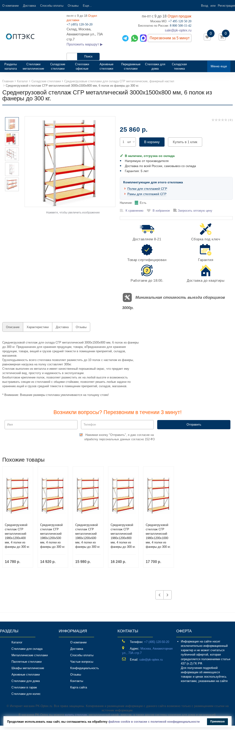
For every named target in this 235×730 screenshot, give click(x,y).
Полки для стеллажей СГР (147, 188)
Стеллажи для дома (155, 66)
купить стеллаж (76, 714)
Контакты (76, 681)
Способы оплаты (51, 5)
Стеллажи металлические (33, 66)
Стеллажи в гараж (24, 687)
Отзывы (73, 5)
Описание (13, 327)
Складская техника (179, 66)
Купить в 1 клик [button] (185, 142)
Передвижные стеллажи (130, 66)
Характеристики (38, 327)
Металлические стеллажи (29, 655)
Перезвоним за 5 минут (170, 38)
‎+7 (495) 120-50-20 (156, 642)
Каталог (16, 642)
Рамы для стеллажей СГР (146, 194)
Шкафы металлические (27, 668)
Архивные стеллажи (106, 66)
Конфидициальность (84, 668)
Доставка (29, 5)
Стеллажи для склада (26, 648)
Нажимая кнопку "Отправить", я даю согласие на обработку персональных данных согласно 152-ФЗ (119, 437)
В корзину (152, 142)
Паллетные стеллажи (26, 661)
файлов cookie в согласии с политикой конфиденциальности (154, 721)
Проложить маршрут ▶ (85, 44)
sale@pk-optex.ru (178, 30)
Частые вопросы (81, 661)
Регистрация (226, 5)
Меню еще (219, 66)
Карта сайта (78, 687)
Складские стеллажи (57, 66)
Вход (204, 5)
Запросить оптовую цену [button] (194, 210)
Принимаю (217, 721)
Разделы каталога (12, 66)
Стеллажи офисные (82, 66)
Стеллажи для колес (26, 694)
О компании (10, 5)
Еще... (87, 5)
